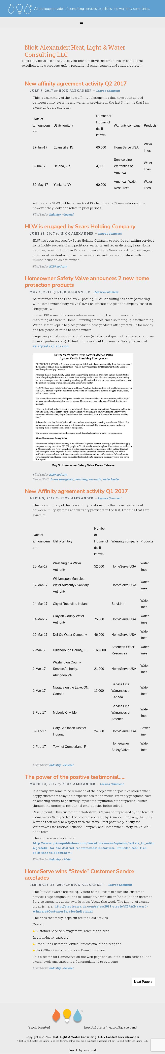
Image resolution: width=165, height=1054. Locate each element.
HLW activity (58, 266)
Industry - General (61, 214)
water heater (110, 479)
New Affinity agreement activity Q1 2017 (76, 491)
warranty (95, 479)
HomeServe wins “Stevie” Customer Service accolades (79, 875)
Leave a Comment (108, 91)
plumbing (80, 479)
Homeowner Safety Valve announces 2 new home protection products (87, 282)
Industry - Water (60, 859)
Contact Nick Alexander (122, 1037)
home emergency (62, 479)
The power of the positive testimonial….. (75, 777)
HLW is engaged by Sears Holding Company (80, 226)
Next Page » (143, 981)
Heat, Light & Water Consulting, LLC (77, 1037)
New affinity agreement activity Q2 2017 (76, 83)
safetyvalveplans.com (51, 346)
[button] (82, 22)
